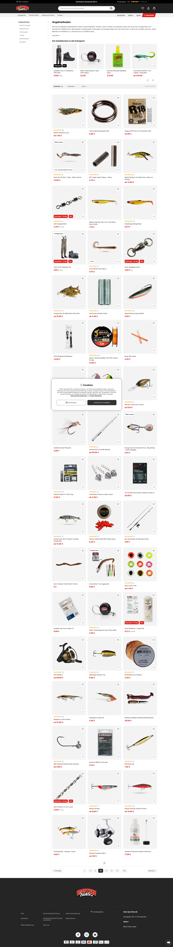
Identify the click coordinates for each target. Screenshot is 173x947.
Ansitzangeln (24, 32)
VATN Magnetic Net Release (63, 356)
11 (106, 871)
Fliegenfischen (24, 28)
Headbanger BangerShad (133, 224)
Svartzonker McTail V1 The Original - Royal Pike (142, 72)
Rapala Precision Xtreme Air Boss (136, 808)
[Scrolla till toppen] (104, 863)
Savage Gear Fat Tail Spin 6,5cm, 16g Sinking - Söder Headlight (140, 449)
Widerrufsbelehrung (27, 925)
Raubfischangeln (25, 25)
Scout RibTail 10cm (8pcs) (97, 269)
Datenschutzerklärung (73, 913)
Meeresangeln (24, 38)
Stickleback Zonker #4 (96, 718)
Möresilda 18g (129, 764)
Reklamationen (70, 918)
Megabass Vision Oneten (62, 719)
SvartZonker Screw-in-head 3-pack (101, 494)
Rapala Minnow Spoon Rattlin (134, 313)
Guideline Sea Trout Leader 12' (64, 628)
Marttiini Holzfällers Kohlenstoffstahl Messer (139, 718)
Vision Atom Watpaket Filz (62, 267)
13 (117, 871)
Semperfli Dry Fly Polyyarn (133, 675)
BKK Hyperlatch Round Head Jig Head (66, 764)
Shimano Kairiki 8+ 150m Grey (63, 494)
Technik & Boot (34, 15)
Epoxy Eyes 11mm (131, 585)
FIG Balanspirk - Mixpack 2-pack (64, 851)
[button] (142, 1)
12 (111, 871)
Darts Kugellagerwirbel (132, 267)
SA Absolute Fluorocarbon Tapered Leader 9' (139, 492)
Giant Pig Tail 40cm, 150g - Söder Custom (67, 177)
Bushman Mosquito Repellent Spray (116, 72)
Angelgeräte (22, 15)
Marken (130, 15)
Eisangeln (23, 42)
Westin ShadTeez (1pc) (61, 132)
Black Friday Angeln (129, 926)
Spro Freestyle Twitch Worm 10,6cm (66, 584)
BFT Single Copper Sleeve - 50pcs (100, 177)
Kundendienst (121, 2)
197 (124, 871)
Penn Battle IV (58, 675)
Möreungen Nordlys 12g (97, 675)
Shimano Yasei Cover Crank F (134, 404)
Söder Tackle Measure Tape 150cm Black (89, 72)
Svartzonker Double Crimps (98, 313)
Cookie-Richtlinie (96, 396)
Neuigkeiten (121, 15)
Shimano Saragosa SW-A (97, 853)
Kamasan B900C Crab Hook (98, 762)
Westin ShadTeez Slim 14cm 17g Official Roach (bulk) (102, 223)
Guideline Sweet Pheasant (62, 448)
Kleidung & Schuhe (48, 15)
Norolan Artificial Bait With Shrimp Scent (102, 539)
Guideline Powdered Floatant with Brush (138, 851)
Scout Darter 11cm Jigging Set (99, 584)
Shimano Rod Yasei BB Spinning (99, 449)
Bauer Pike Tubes (130, 356)
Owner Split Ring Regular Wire (99, 131)
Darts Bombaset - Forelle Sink (134, 628)
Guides (138, 15)
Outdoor (60, 15)
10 (101, 871)
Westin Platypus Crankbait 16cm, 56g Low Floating (139, 178)
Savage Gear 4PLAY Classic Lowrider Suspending (66, 540)
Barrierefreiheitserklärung (51, 913)
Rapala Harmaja (94, 808)
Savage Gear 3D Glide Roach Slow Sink (66, 313)
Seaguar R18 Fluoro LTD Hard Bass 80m (138, 131)
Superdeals (150, 15)
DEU (23, 2)
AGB (22, 913)
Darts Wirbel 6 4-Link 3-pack (63, 807)
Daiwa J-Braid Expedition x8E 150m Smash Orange (103, 359)
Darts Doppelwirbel (60, 224)
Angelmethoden (24, 22)
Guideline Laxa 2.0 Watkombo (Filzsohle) (63, 72)
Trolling (22, 35)
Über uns (46, 925)
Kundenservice (98, 912)
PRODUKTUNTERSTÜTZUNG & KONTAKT (52, 919)
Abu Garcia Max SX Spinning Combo (137, 539)
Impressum (24, 918)
